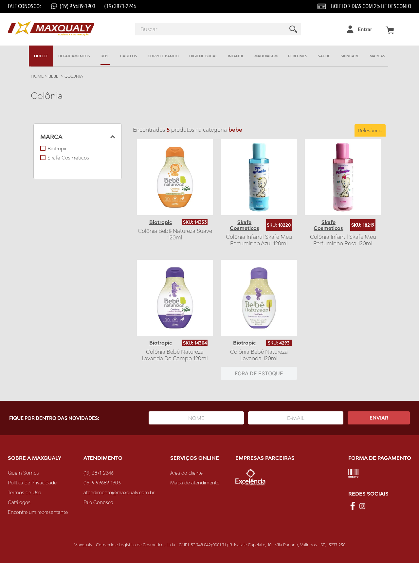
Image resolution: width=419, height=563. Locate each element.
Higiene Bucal (203, 56)
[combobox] (218, 29)
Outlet (41, 56)
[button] (77, 137)
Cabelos (128, 56)
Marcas (377, 56)
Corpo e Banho (163, 56)
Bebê (105, 56)
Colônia (73, 76)
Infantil (236, 56)
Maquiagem (266, 56)
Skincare (350, 56)
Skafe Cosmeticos (68, 157)
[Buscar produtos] (293, 29)
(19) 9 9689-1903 (77, 6)
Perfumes (297, 56)
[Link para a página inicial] (37, 76)
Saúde (324, 56)
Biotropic (57, 148)
